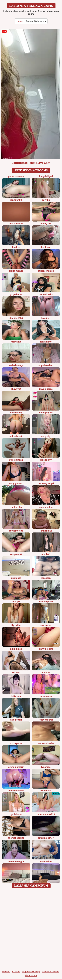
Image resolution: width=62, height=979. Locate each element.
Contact (16, 971)
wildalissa (46, 790)
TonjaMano (46, 341)
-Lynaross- (45, 766)
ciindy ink (46, 223)
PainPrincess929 (46, 814)
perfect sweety (16, 176)
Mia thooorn (16, 223)
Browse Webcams (35, 21)
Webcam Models (50, 971)
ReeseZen (46, 577)
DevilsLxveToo (16, 530)
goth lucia (16, 814)
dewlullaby (16, 412)
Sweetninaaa (16, 459)
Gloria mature (16, 270)
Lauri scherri (16, 719)
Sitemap (6, 971)
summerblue (46, 507)
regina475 (16, 341)
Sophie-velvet (45, 365)
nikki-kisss (16, 648)
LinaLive (16, 247)
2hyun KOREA (46, 388)
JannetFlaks (46, 530)
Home (20, 21)
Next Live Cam (40, 163)
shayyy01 (16, 388)
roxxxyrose (16, 743)
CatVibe (46, 199)
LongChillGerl (46, 176)
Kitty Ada (16, 696)
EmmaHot (16, 577)
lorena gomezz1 (16, 766)
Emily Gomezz (16, 483)
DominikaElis (46, 294)
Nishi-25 (45, 554)
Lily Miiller (16, 625)
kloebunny (46, 459)
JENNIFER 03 (16, 199)
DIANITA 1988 (16, 318)
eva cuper (46, 625)
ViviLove (46, 672)
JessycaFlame (46, 719)
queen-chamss (46, 270)
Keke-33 (16, 672)
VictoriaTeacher (16, 790)
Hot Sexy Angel (46, 483)
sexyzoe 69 (16, 554)
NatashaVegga (16, 861)
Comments (19, 163)
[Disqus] (31, 929)
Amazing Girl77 (46, 837)
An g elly (46, 436)
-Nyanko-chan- (16, 507)
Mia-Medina (46, 861)
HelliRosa (46, 247)
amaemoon (46, 696)
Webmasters (31, 975)
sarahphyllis (46, 412)
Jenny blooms (45, 648)
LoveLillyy (46, 318)
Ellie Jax (16, 601)
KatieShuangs (16, 365)
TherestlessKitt (16, 837)
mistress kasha (46, 743)
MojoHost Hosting (31, 971)
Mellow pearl (46, 601)
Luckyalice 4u (16, 436)
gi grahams (16, 294)
